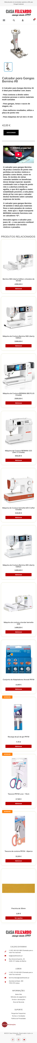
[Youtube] (24, 1039)
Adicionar (11, 132)
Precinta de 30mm (18, 908)
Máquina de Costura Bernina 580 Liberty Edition (18, 337)
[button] (4, 20)
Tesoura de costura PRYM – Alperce (18, 851)
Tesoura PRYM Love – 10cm (18, 794)
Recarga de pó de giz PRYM (18, 737)
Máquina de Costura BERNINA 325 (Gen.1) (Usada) (18, 451)
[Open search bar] (14, 20)
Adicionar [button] (18, 288)
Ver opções (18, 918)
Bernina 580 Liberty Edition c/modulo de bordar (18, 280)
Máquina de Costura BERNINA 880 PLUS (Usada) (18, 394)
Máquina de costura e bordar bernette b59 (18, 623)
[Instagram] (18, 1039)
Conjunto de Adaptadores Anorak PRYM (18, 679)
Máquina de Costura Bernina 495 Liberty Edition (18, 566)
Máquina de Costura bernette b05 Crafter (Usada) (18, 509)
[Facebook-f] (13, 1039)
